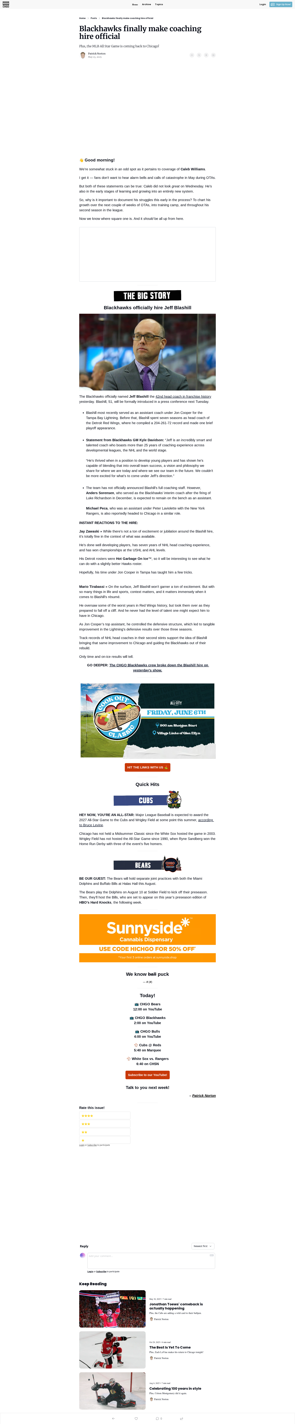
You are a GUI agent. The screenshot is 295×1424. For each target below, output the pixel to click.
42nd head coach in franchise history (183, 396)
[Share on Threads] (206, 55)
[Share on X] (199, 55)
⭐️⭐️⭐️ (85, 1124)
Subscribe (92, 1145)
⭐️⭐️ (84, 1132)
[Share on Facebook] (191, 55)
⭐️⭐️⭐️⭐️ (87, 1115)
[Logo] (6, 4)
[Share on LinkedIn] (213, 55)
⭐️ (82, 1140)
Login (81, 1145)
